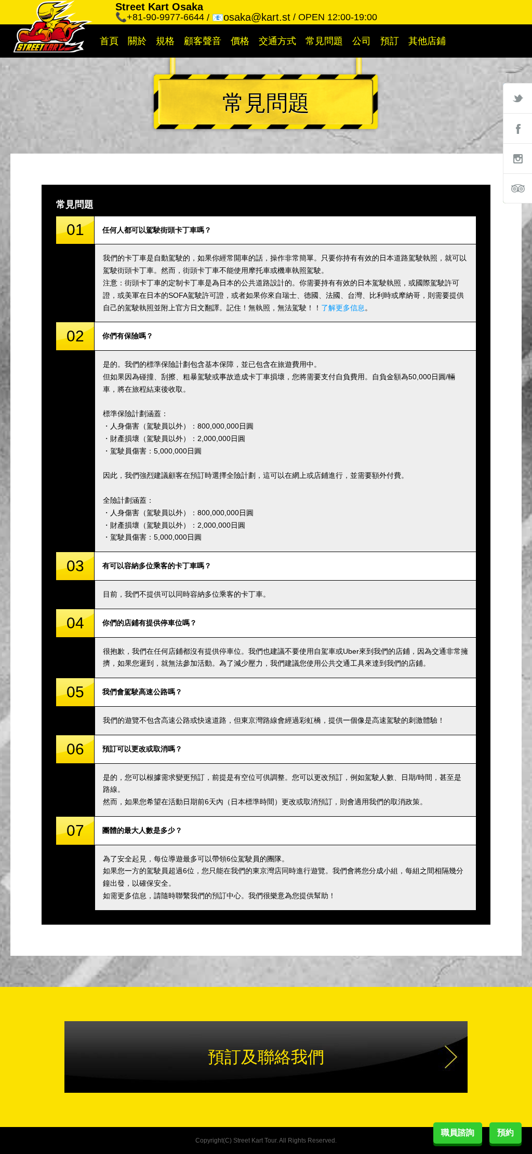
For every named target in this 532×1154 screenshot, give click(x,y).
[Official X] (517, 98)
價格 (240, 41)
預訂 (389, 41)
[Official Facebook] (517, 128)
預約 (505, 1132)
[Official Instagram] (517, 158)
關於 (137, 41)
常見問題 (324, 41)
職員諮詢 (457, 1132)
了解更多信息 (343, 308)
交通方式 (277, 41)
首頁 (109, 41)
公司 (361, 41)
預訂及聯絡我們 (266, 1057)
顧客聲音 (202, 41)
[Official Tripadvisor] (517, 188)
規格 (165, 41)
